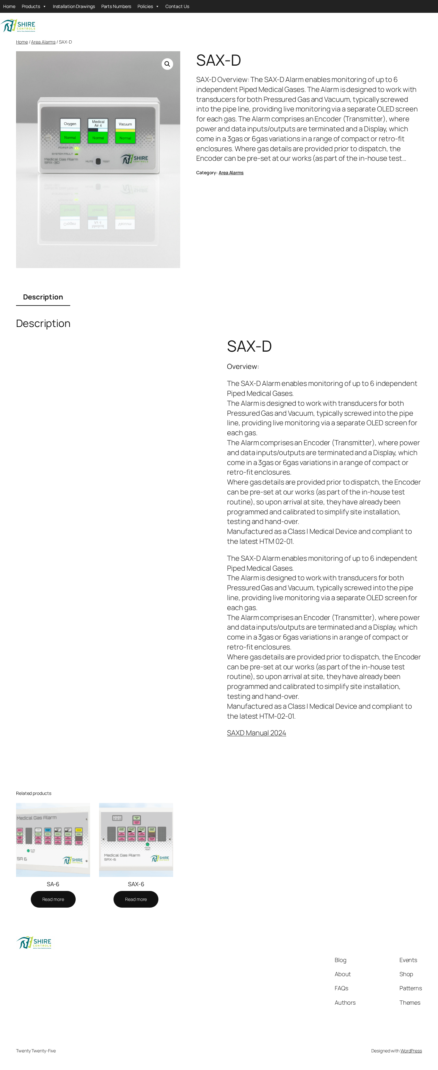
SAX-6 (136, 884)
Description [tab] (43, 297)
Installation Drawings (74, 6)
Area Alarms (43, 42)
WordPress (411, 1051)
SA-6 (53, 884)
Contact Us (177, 6)
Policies (145, 6)
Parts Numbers (116, 6)
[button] (167, 64)
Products (31, 6)
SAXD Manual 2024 (256, 733)
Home (9, 6)
